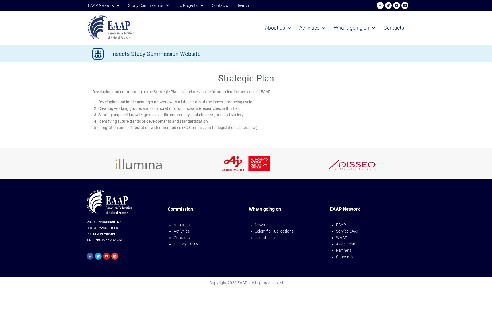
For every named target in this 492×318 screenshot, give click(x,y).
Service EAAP (347, 231)
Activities (182, 231)
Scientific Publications (274, 231)
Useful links (265, 237)
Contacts (182, 237)
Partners (343, 250)
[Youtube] (396, 5)
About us (182, 225)
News (260, 225)
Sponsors (344, 257)
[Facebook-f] (380, 5)
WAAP (341, 237)
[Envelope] (404, 5)
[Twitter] (388, 5)
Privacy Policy (186, 244)
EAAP (341, 225)
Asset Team (346, 244)
